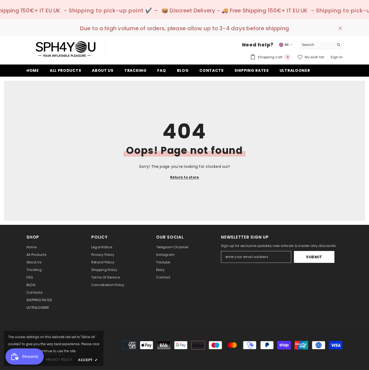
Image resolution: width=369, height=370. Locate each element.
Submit (314, 257)
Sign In (337, 57)
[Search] (321, 45)
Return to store (184, 177)
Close (340, 28)
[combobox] (316, 45)
